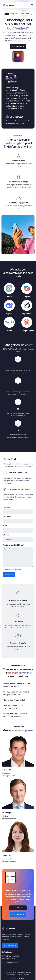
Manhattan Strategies (9, 819)
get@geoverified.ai (12, 963)
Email (5, 526)
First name (7, 507)
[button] (31, 5)
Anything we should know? (13, 545)
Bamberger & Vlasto (8, 776)
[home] (9, 5)
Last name (7, 516)
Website (6, 535)
